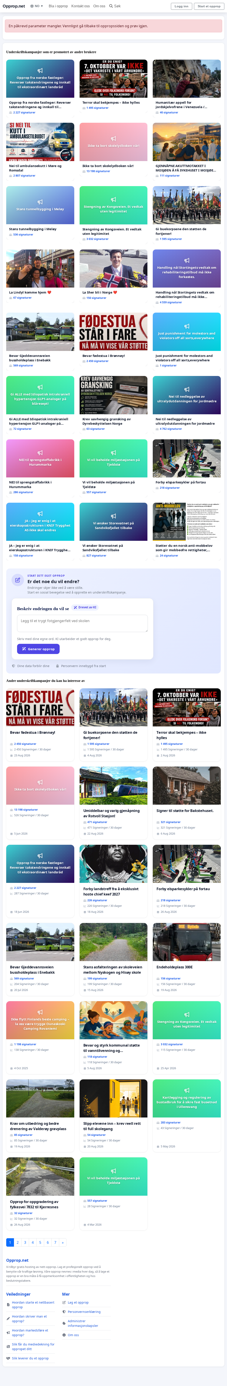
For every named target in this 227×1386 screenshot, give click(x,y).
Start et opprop (209, 6)
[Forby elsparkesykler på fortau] (187, 466)
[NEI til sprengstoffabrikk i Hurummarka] (40, 468)
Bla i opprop (58, 6)
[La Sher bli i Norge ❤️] (114, 276)
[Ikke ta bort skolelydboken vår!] (114, 149)
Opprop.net (14, 6)
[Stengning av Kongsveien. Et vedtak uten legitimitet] (114, 215)
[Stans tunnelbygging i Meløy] (40, 212)
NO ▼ (39, 6)
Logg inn (181, 6)
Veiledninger (18, 1294)
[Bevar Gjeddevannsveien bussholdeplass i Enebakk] (40, 342)
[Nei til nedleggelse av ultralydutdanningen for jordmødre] (187, 405)
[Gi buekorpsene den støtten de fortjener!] (187, 215)
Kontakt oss (80, 6)
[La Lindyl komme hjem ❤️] (40, 276)
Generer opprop (41, 649)
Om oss (99, 6)
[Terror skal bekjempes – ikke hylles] (114, 86)
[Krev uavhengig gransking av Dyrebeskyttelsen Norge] (114, 405)
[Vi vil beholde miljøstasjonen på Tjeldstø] (114, 468)
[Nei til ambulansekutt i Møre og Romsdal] (40, 152)
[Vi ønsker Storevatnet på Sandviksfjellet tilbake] (114, 532)
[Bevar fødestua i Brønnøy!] (114, 339)
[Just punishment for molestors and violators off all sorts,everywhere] (187, 342)
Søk (117, 6)
